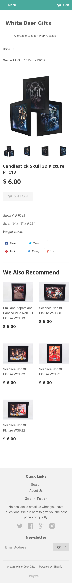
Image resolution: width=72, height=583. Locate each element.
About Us (36, 490)
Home (6, 49)
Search (36, 484)
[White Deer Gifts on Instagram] (52, 527)
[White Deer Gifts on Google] (41, 527)
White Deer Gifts (28, 23)
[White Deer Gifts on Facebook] (31, 527)
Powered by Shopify (50, 566)
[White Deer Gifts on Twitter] (20, 527)
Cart (65, 5)
